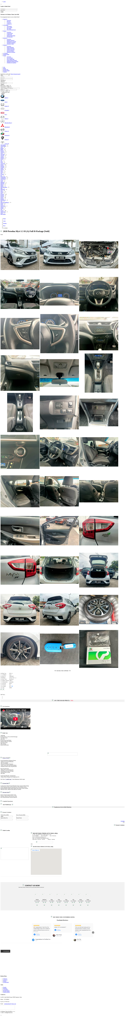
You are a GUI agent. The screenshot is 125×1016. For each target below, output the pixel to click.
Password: (3, 10)
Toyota (2, 210)
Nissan (2, 191)
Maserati (2, 183)
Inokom (2, 169)
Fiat (1, 160)
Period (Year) (19, 817)
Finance (4, 31)
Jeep (1, 173)
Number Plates (6, 54)
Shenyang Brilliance (5, 202)
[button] (32, 932)
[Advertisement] (31, 965)
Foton (2, 162)
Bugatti (2, 150)
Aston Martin (3, 146)
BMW (2, 149)
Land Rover (3, 179)
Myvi (4, 225)
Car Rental (5, 53)
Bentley (2, 148)
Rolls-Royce (3, 200)
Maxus (2, 184)
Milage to (2, 89)
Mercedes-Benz (4, 187)
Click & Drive (9, 33)
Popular (4, 987)
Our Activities (9, 58)
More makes (3, 214)
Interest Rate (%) (4, 817)
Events (4, 55)
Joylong (2, 174)
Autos (4, 221)
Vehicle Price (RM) (5, 815)
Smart (2, 204)
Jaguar (2, 171)
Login (4, 1)
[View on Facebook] (33, 940)
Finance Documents (10, 35)
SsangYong (3, 206)
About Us (5, 19)
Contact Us (9, 23)
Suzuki (2, 208)
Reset (12, 74)
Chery (2, 153)
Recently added (6, 70)
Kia (1, 175)
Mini (1, 188)
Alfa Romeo (3, 144)
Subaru (2, 207)
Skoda (2, 203)
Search (3, 93)
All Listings (9, 26)
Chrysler (2, 155)
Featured (5, 71)
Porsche (2, 196)
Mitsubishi (3, 189)
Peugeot (2, 195)
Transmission (3, 86)
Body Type (3, 85)
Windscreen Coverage (11, 41)
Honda (2, 164)
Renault (2, 198)
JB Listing (8, 28)
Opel (2, 193)
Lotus (2, 181)
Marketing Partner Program (12, 61)
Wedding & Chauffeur (11, 62)
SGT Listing (9, 27)
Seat (1, 201)
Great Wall (3, 163)
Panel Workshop (10, 47)
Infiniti (2, 168)
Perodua (2, 194)
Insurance (5, 38)
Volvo (2, 213)
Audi (2, 147)
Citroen (2, 156)
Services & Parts (10, 50)
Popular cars (5, 69)
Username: (3, 9)
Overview (8, 20)
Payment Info (9, 36)
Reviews (8, 21)
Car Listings (5, 25)
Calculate (122, 821)
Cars (4, 67)
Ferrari (2, 159)
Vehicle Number (4, 88)
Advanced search (16, 74)
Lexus (2, 180)
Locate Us (8, 22)
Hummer (2, 166)
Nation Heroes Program (11, 60)
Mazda (2, 186)
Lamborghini (3, 177)
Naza (2, 190)
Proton (2, 197)
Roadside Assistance (10, 42)
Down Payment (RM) (20, 815)
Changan (2, 151)
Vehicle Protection (10, 48)
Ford (1, 161)
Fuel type (2, 90)
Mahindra (2, 182)
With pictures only (6, 92)
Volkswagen (3, 211)
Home (4, 218)
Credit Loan (9, 34)
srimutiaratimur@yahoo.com (10, 1003)
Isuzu (2, 170)
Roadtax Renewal (10, 40)
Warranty (5, 45)
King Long (3, 176)
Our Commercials (10, 59)
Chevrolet (3, 154)
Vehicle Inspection (10, 49)
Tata (1, 209)
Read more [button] (36, 931)
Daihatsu (2, 157)
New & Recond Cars (11, 29)
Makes (4, 68)
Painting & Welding (10, 52)
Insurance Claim (10, 43)
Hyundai (2, 167)
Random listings (6, 992)
